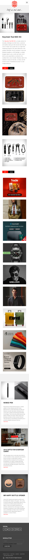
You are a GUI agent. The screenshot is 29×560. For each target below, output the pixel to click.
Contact (17, 554)
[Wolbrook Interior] (14, 253)
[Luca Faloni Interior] (14, 296)
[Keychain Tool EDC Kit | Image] (14, 23)
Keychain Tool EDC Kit (10, 41)
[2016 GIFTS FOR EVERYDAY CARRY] (14, 437)
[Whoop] (14, 361)
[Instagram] (17, 529)
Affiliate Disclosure (8, 555)
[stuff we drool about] (14, 10)
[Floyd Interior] (14, 318)
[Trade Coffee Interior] (14, 187)
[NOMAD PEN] (14, 390)
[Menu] (27, 2)
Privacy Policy (6, 554)
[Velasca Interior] (14, 209)
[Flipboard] (13, 529)
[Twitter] (7, 529)
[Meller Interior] (14, 274)
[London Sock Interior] (14, 340)
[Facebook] (4, 529)
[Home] (14, 4)
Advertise (22, 554)
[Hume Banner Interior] (14, 231)
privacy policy (19, 543)
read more (5, 421)
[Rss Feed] (20, 529)
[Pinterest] (10, 529)
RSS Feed (12, 554)
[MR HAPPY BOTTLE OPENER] (14, 483)
